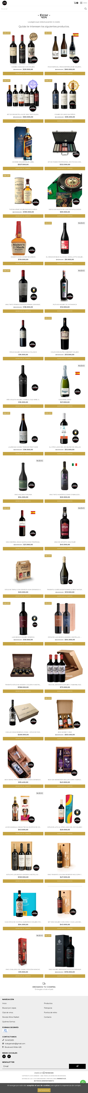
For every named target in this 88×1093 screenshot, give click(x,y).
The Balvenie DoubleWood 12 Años (23, 209)
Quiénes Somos (8, 1022)
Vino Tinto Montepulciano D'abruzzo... (65, 494)
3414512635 (9, 1040)
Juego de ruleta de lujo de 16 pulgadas (65, 209)
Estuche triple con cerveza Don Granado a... (23, 589)
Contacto (47, 1017)
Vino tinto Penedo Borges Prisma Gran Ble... (23, 304)
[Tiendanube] (44, 1073)
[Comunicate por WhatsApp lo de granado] (83, 1082)
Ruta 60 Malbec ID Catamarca (65, 304)
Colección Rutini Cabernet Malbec (65, 352)
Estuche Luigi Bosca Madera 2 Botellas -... (65, 637)
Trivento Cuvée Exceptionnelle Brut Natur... (65, 589)
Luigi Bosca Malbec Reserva (23, 637)
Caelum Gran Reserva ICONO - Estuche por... (23, 732)
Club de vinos (7, 1012)
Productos (48, 1003)
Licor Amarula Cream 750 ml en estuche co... (23, 827)
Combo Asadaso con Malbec (23, 67)
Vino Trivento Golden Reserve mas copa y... (65, 874)
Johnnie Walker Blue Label (23, 162)
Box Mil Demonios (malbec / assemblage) (65, 684)
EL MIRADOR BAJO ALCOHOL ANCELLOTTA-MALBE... (65, 257)
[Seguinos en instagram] (4, 1056)
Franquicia (48, 1008)
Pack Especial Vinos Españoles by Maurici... (65, 67)
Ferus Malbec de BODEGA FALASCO (23, 352)
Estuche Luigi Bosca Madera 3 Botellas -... (23, 874)
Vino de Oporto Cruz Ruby (65, 542)
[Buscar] (85, 9)
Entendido (44, 1090)
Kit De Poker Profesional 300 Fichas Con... (65, 162)
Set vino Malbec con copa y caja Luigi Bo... (65, 922)
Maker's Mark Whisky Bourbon (23, 257)
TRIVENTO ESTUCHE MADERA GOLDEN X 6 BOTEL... (23, 684)
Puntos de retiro (50, 1012)
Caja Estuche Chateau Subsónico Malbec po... (23, 922)
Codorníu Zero (65, 399)
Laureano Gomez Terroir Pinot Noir (23, 447)
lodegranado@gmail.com (15, 1044)
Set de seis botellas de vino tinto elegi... (23, 114)
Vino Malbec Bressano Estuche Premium (65, 969)
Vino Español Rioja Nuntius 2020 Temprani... (23, 542)
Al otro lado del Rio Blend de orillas (65, 447)
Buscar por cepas (9, 1008)
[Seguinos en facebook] (9, 1056)
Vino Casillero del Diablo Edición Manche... (23, 969)
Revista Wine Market (10, 1017)
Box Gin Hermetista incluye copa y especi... (65, 779)
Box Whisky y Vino (65, 732)
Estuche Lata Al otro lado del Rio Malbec (65, 827)
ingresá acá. (61, 1078)
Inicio (4, 1003)
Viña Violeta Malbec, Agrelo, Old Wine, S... (23, 399)
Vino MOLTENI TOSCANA (23, 494)
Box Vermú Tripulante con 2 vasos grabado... (23, 779)
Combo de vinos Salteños (65, 114)
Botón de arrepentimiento (44, 1081)
